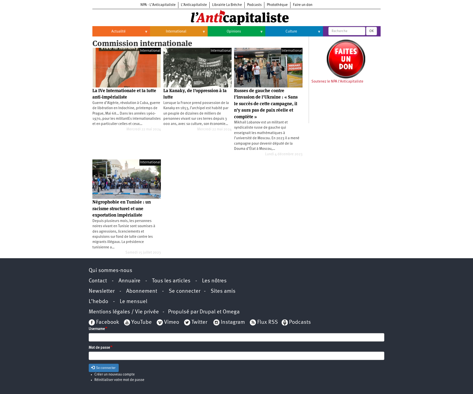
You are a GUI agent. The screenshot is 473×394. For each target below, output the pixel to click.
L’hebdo (98, 302)
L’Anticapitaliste (194, 5)
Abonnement (141, 291)
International (168, 33)
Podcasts (254, 5)
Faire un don (302, 5)
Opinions (224, 33)
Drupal (208, 312)
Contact (98, 281)
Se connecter (184, 291)
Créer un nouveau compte (114, 375)
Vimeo (171, 322)
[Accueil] (236, 17)
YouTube (141, 322)
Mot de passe (99, 348)
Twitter (199, 322)
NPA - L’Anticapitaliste (158, 5)
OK (371, 31)
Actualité (109, 33)
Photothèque (277, 5)
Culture (281, 33)
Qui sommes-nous (110, 271)
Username (97, 329)
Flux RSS (267, 322)
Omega (231, 312)
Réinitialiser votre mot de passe (119, 380)
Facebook (107, 322)
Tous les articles (171, 281)
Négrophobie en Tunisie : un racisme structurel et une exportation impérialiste (121, 208)
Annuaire (129, 281)
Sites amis (223, 291)
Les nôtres (214, 281)
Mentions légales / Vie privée (124, 312)
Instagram (233, 322)
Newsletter (102, 291)
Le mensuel (133, 302)
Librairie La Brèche (227, 5)
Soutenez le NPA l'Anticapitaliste (337, 82)
